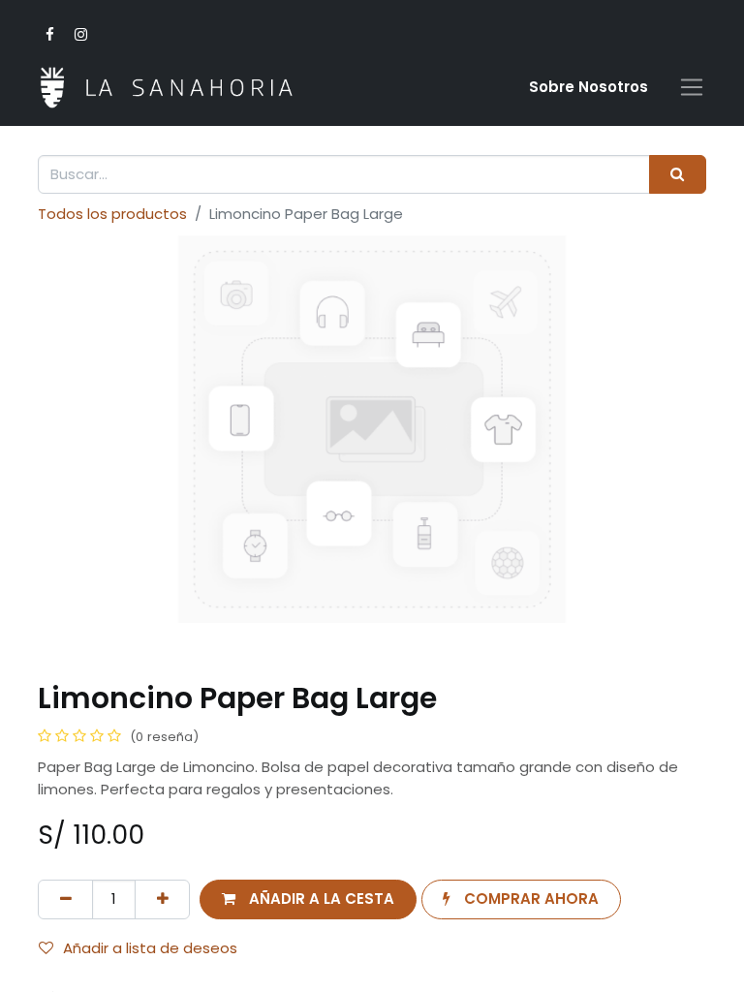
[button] (308, 899)
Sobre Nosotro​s (588, 87)
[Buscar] (677, 175)
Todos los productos (112, 213)
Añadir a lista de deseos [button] (150, 948)
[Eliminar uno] (65, 899)
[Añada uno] (162, 899)
